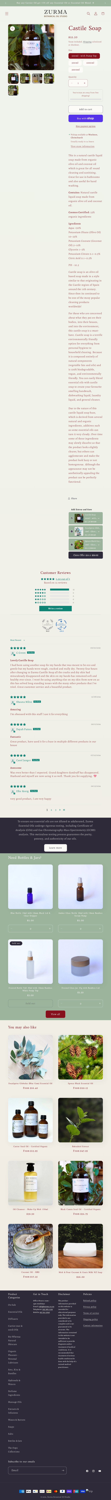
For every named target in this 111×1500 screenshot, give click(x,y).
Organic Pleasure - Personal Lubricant (13, 1357)
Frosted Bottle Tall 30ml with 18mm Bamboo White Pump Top (30, 989)
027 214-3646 (45, 1312)
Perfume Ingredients (14, 1393)
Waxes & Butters (16, 1419)
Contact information (93, 1325)
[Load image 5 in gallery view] (13, 90)
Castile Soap (90, 514)
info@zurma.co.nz (46, 1306)
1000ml (90, 62)
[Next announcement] (105, 3)
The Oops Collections (14, 1449)
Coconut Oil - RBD (30, 1272)
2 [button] (51, 810)
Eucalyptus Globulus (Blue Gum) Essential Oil (93, 528)
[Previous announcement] (6, 3)
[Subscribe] (62, 1470)
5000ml (76, 69)
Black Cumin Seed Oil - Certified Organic (81, 1209)
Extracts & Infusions (13, 1410)
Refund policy (89, 1301)
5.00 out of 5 (63, 579)
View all (55, 1014)
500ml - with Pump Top (84, 55)
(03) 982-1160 (47, 1309)
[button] (6, 13)
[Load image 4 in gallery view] (49, 78)
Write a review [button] (55, 608)
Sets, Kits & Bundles (14, 1371)
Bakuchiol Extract (80, 1146)
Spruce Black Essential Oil (93, 541)
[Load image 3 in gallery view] (37, 78)
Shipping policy (90, 1319)
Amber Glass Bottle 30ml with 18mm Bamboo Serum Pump (80, 914)
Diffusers (13, 1318)
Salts (10, 1433)
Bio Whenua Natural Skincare (14, 1340)
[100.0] (61, 624)
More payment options (86, 126)
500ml (75, 62)
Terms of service (91, 1313)
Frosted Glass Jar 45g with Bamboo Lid (81, 988)
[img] (18, 648)
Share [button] (74, 498)
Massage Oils (15, 1402)
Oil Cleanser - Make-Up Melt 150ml (30, 1209)
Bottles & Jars (15, 1440)
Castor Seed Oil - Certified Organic (30, 1146)
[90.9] (47, 624)
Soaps (11, 1426)
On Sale (12, 1304)
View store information (82, 146)
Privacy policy (89, 1307)
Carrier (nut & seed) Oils (15, 1327)
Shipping (87, 41)
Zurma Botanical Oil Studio (58, 1497)
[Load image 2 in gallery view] (25, 78)
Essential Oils (15, 1311)
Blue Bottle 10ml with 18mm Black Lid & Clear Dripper (30, 914)
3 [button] (55, 810)
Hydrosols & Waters (14, 1382)
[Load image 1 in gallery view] (13, 78)
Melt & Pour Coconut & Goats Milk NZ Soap (80, 1272)
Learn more (55, 847)
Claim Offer (85, 555)
